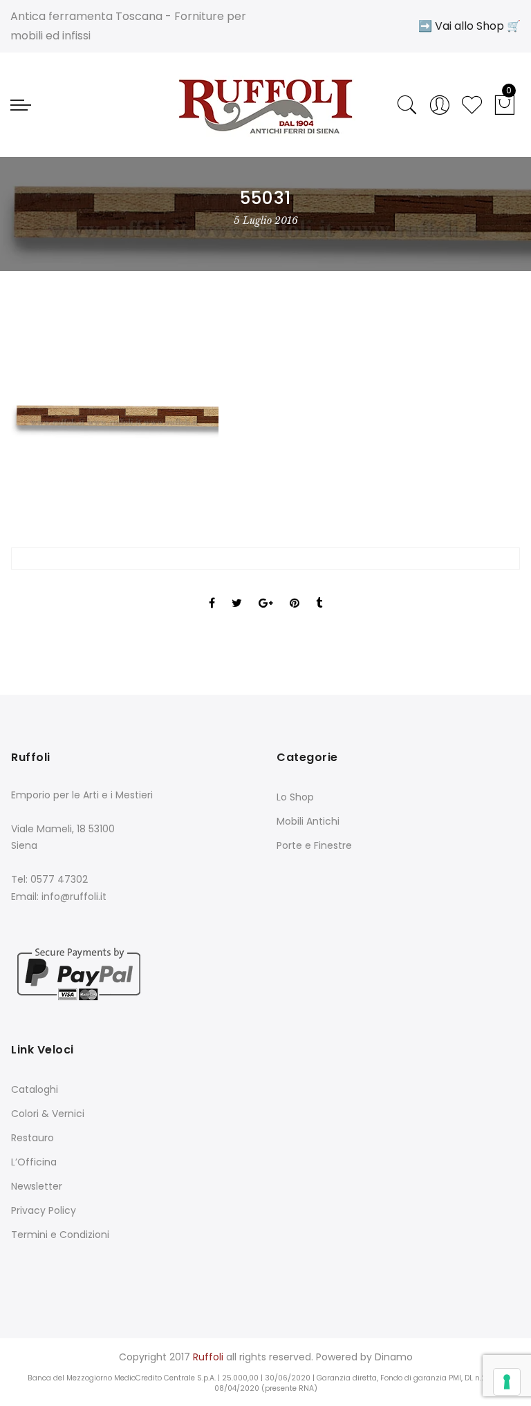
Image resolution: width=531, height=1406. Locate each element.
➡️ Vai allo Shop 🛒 (469, 26)
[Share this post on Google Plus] (266, 591)
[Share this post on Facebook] (212, 591)
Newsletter (36, 1186)
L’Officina (34, 1162)
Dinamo (394, 1357)
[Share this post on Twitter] (237, 591)
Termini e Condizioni (60, 1234)
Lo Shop (295, 797)
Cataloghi (34, 1089)
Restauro (32, 1138)
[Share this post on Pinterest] (294, 591)
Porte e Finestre (314, 845)
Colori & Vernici (47, 1114)
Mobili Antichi (308, 821)
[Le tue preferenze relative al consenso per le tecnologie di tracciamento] (507, 1382)
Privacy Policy (43, 1210)
